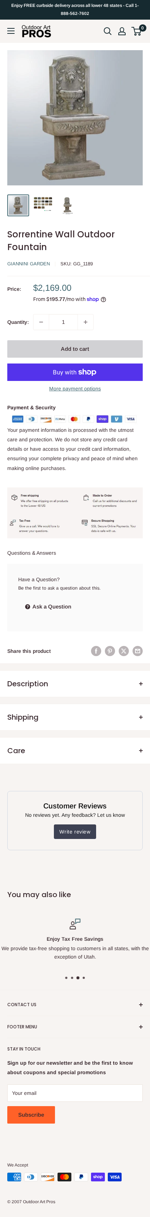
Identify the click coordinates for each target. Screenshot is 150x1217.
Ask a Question (51, 606)
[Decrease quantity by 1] (41, 322)
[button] (136, 31)
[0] (136, 31)
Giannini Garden (28, 263)
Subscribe (31, 1115)
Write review (74, 832)
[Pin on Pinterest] (110, 651)
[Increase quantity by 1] (85, 322)
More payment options (75, 388)
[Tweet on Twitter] (124, 651)
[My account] (122, 31)
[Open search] (108, 31)
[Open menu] (11, 31)
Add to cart (75, 349)
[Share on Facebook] (96, 651)
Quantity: (18, 322)
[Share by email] (138, 651)
